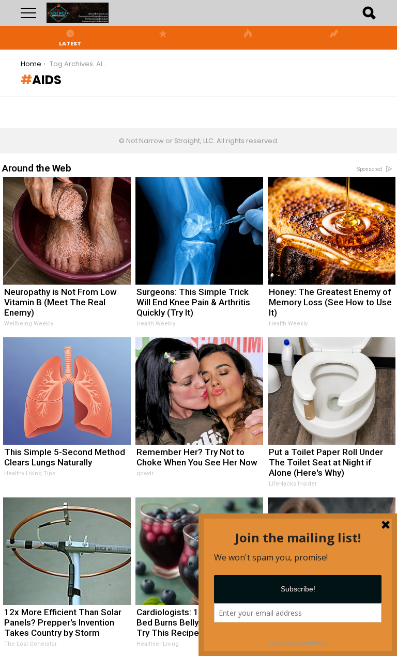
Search (368, 13)
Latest (70, 42)
